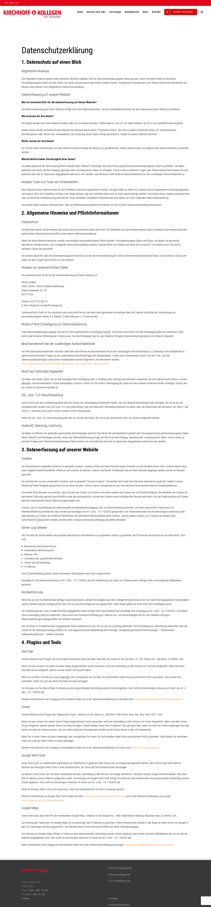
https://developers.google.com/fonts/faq (105, 796)
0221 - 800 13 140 (35, 894)
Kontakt (113, 898)
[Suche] (202, 12)
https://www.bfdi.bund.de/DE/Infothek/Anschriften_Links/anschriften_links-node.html (65, 363)
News (26, 898)
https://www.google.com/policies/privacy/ (43, 800)
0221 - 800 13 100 (38, 890)
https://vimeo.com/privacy (145, 747)
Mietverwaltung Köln (119, 874)
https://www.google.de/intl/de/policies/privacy (159, 699)
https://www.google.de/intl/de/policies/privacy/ (149, 844)
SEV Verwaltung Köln (120, 880)
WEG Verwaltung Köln (120, 868)
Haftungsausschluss (119, 904)
